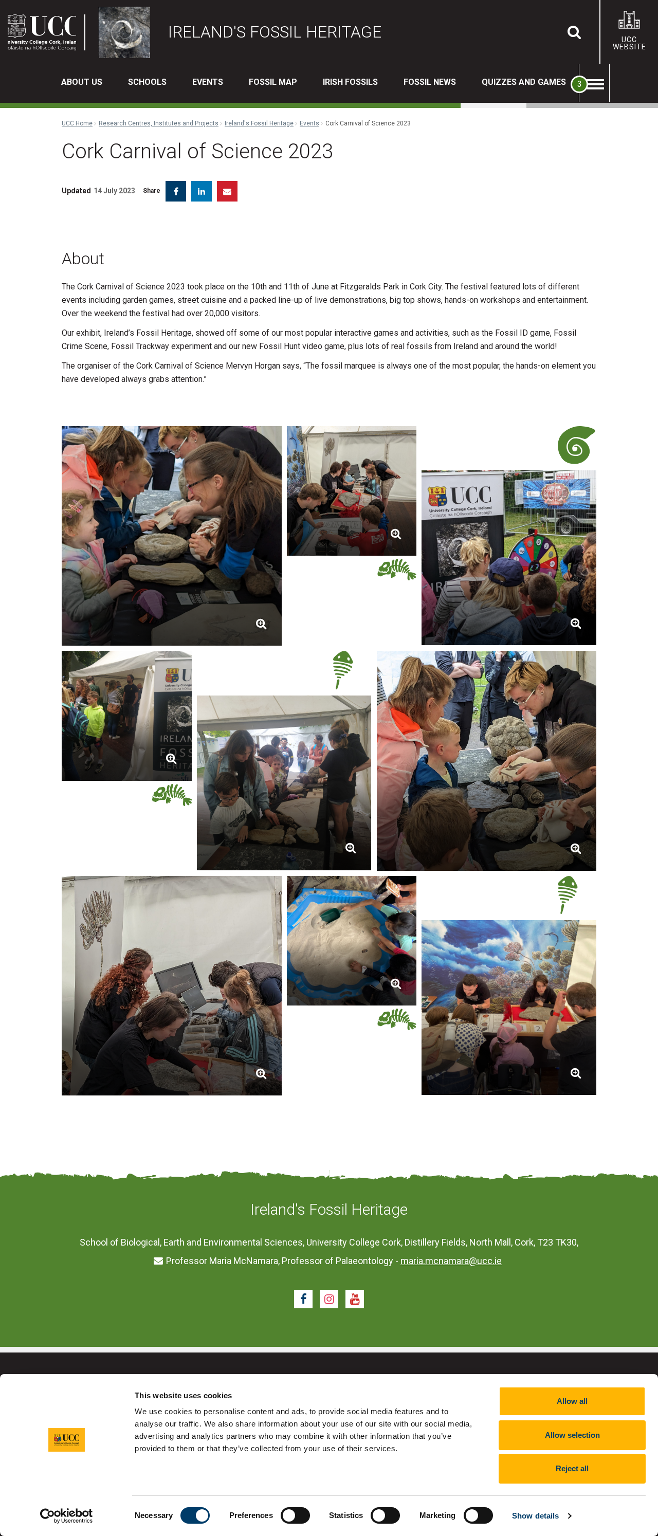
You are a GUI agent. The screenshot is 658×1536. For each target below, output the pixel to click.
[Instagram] (329, 1299)
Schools (147, 82)
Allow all (572, 1401)
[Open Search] (574, 32)
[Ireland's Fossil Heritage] (126, 32)
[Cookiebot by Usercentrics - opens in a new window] (67, 1516)
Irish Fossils (350, 82)
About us (81, 82)
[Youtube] (354, 1299)
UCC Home (77, 123)
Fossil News (430, 82)
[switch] (295, 1515)
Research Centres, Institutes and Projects (158, 123)
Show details (535, 1515)
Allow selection (572, 1435)
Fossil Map (273, 82)
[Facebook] (303, 1299)
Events (207, 82)
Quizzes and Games (524, 82)
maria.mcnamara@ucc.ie (451, 1260)
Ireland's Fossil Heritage (259, 123)
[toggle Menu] (594, 83)
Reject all (572, 1468)
